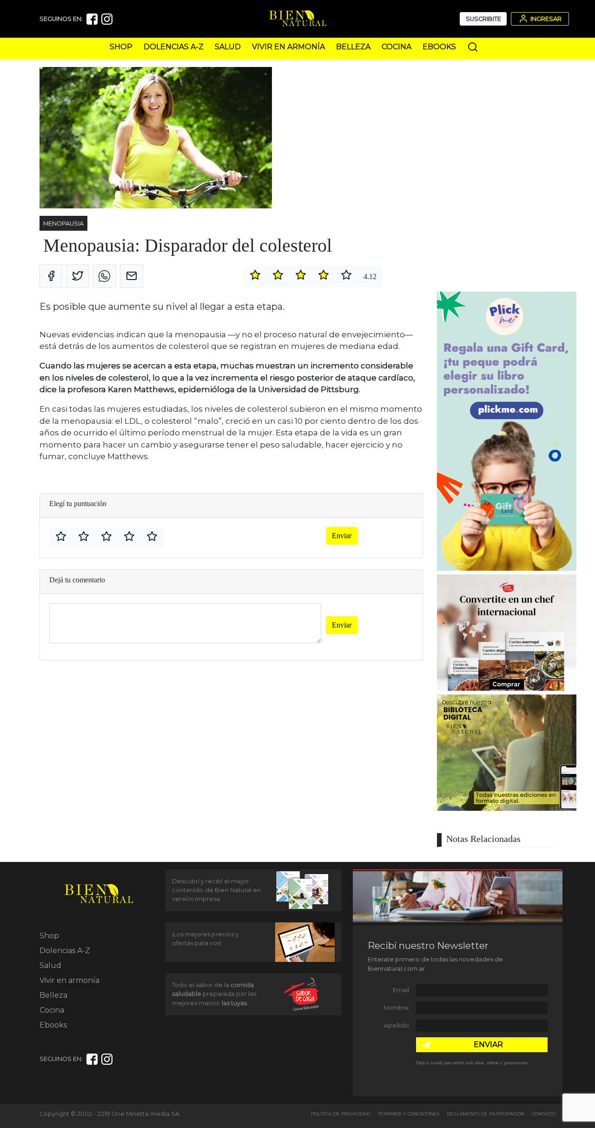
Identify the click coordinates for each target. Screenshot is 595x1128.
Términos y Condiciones (408, 1113)
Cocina (396, 46)
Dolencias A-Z (174, 46)
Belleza (353, 46)
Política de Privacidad (340, 1113)
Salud (228, 46)
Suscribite (483, 18)
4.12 (370, 276)
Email (401, 990)
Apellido (396, 1025)
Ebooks (439, 46)
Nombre (396, 1007)
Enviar (341, 536)
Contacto (543, 1113)
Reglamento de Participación (485, 1113)
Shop (121, 46)
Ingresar (545, 18)
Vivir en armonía (288, 46)
